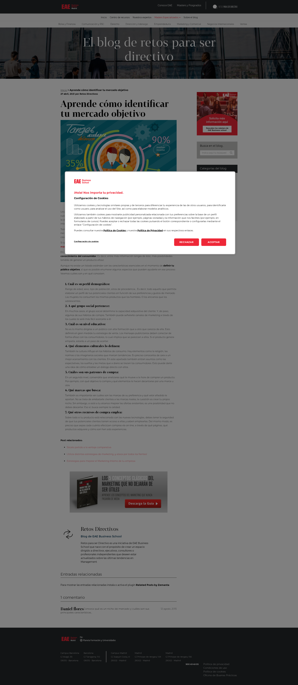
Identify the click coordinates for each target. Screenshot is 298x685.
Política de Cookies (114, 230)
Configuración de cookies (86, 241)
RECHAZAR (186, 242)
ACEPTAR (214, 242)
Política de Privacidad (150, 230)
